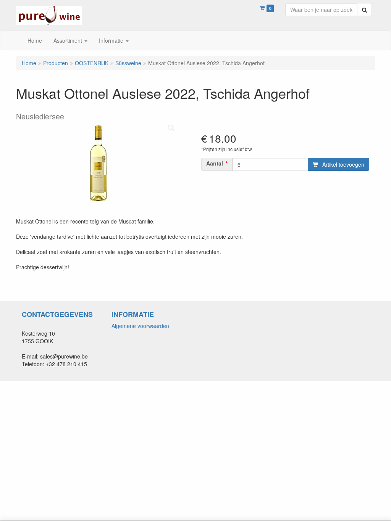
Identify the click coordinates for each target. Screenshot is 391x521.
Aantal (214, 163)
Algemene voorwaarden (140, 326)
